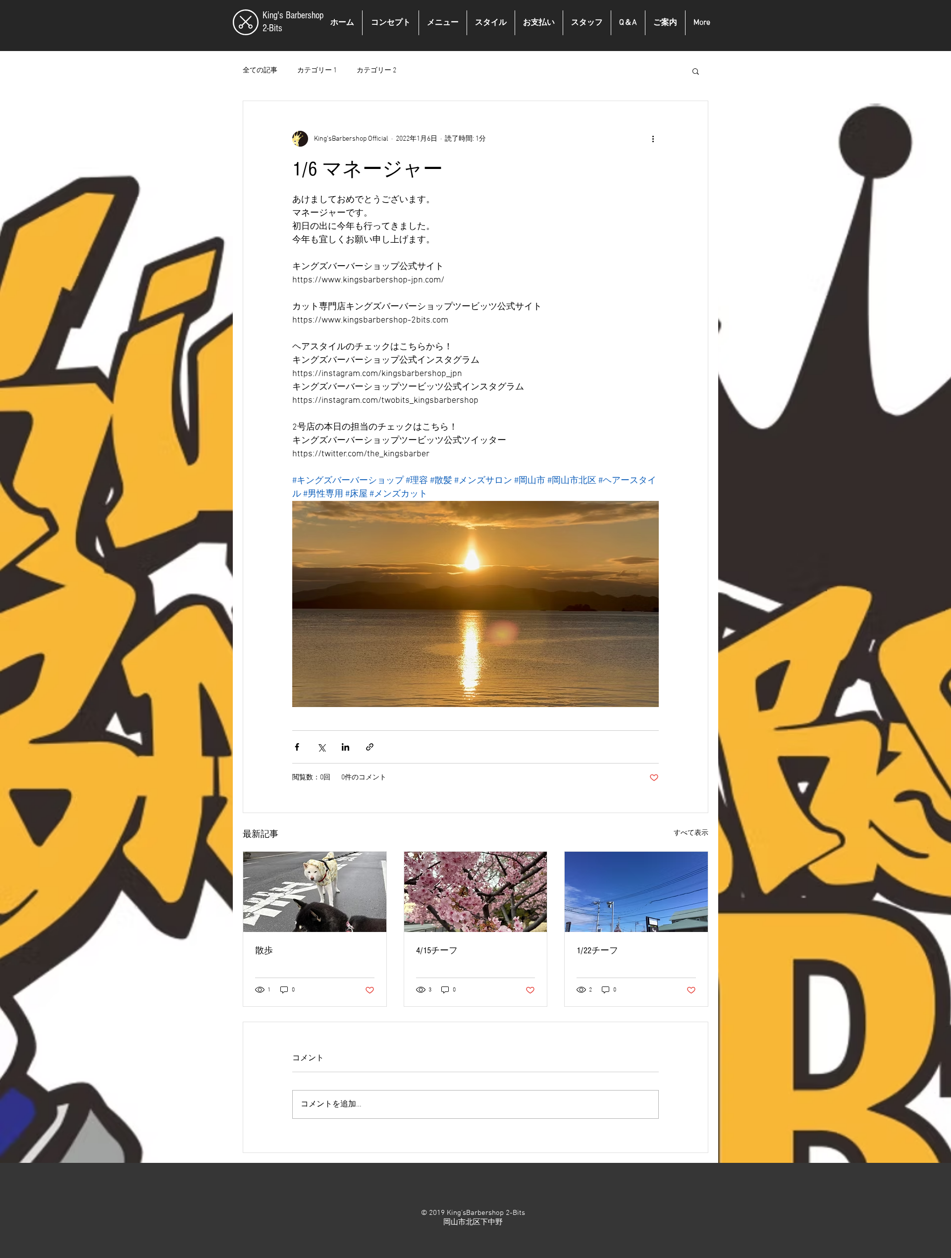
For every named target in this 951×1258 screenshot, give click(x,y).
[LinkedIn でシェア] (345, 747)
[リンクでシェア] (369, 747)
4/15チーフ (437, 950)
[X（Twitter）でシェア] (321, 747)
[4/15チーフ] (475, 892)
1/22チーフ (597, 950)
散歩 (264, 950)
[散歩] (314, 892)
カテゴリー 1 (317, 70)
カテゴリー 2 (376, 70)
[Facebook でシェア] (297, 747)
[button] (695, 71)
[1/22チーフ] (636, 892)
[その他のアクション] (653, 139)
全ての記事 (260, 70)
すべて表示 (691, 833)
